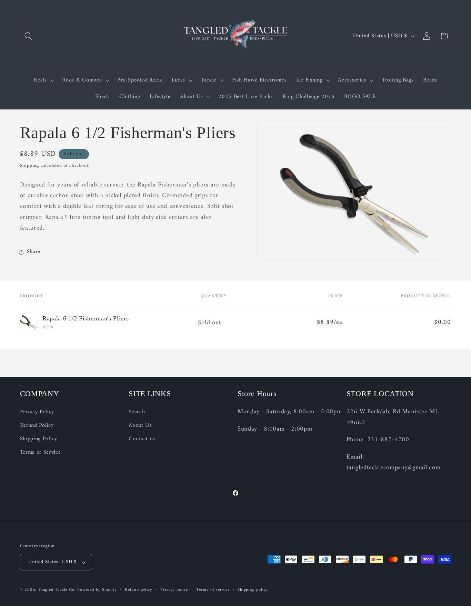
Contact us (142, 439)
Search (137, 412)
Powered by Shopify (97, 590)
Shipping (29, 165)
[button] (29, 36)
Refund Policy (37, 426)
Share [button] (33, 252)
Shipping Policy (38, 439)
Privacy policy (174, 589)
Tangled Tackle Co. (57, 590)
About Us (140, 426)
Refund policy (138, 589)
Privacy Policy (37, 412)
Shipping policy (253, 589)
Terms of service (213, 589)
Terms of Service (40, 452)
